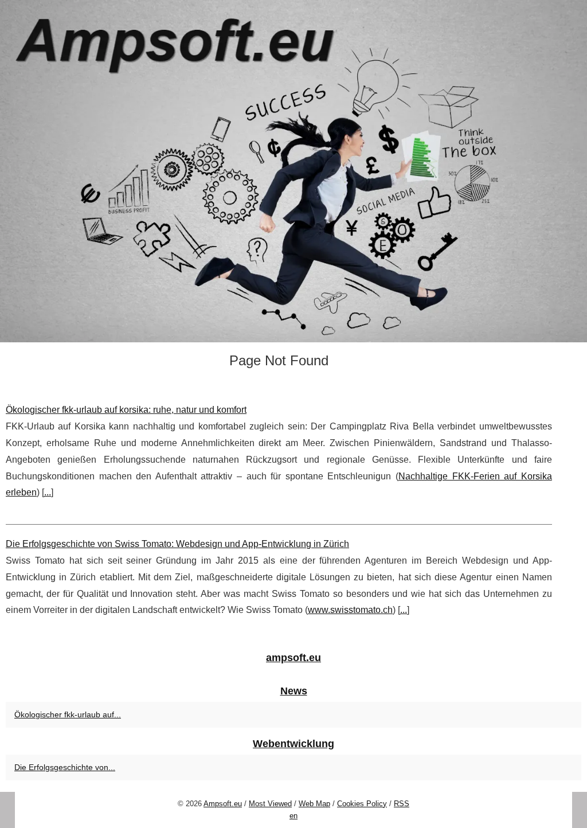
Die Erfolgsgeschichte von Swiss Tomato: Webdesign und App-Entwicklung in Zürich (177, 544)
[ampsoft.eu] (293, 171)
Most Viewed (270, 803)
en (293, 815)
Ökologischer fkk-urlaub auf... (67, 714)
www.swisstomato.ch (350, 610)
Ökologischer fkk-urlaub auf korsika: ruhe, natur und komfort (126, 410)
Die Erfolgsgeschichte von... (64, 767)
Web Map (314, 803)
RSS (401, 803)
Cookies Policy (362, 803)
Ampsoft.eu (223, 803)
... (47, 492)
